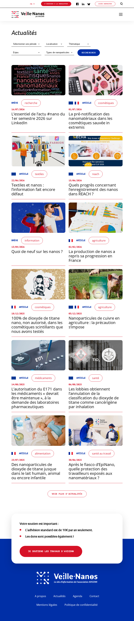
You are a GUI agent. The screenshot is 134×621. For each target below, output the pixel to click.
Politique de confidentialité (81, 604)
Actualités (59, 596)
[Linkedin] (83, 4)
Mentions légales (46, 604)
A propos (40, 596)
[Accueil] (33, 14)
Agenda (77, 596)
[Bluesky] (89, 4)
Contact (94, 596)
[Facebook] (77, 4)
